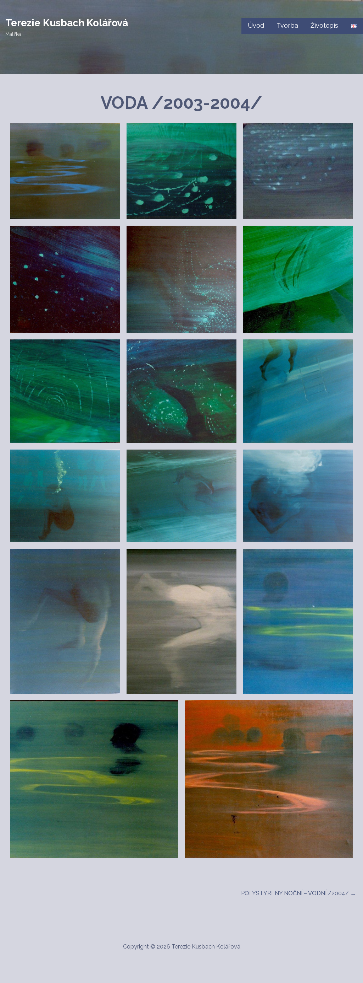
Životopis (324, 25)
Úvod (256, 25)
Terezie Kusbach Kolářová (66, 23)
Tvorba (287, 25)
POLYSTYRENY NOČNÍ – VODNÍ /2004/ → (298, 893)
